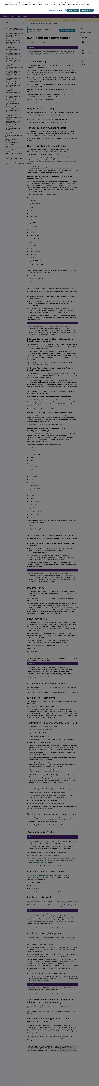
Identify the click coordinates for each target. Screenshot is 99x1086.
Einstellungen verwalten (55, 10)
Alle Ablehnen (86, 10)
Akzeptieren (73, 10)
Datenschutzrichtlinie (48, 2)
